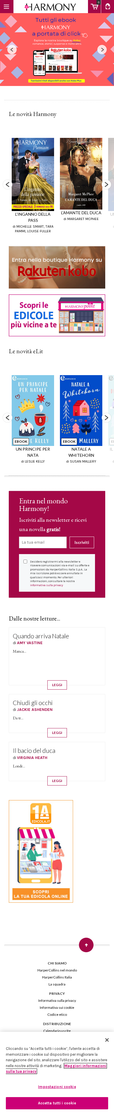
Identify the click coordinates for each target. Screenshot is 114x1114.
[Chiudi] (107, 1040)
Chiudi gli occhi (33, 702)
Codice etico (57, 1014)
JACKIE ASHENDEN (35, 709)
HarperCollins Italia (57, 977)
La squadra (57, 984)
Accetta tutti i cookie (57, 1103)
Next (106, 184)
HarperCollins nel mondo (57, 970)
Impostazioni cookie (57, 1087)
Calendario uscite (57, 1031)
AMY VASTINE (30, 642)
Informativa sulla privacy (46, 585)
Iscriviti (82, 542)
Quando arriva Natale (41, 635)
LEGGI (57, 685)
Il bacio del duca (34, 750)
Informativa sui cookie (57, 1007)
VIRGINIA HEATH (32, 757)
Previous (7, 184)
